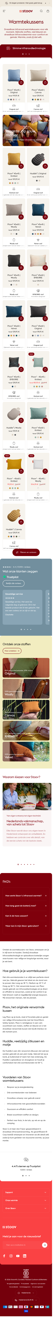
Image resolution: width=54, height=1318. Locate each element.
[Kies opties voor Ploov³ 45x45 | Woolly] (21, 267)
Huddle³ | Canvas (14, 530)
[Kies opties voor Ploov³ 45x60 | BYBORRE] (45, 267)
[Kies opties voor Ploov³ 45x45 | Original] (21, 82)
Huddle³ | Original (38, 174)
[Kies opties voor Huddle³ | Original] (45, 166)
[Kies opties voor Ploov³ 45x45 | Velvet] (45, 217)
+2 (19, 99)
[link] (26, 668)
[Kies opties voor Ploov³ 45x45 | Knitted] (21, 166)
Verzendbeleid (13, 1287)
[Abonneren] (44, 1245)
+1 (43, 99)
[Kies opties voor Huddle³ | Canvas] (21, 522)
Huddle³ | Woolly (13, 428)
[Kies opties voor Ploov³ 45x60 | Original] (45, 318)
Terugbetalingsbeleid (13, 1283)
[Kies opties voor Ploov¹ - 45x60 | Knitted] (21, 471)
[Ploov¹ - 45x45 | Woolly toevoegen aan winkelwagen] (45, 471)
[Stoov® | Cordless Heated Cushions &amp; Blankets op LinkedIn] (24, 1255)
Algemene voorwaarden (38, 1283)
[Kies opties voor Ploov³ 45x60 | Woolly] (21, 217)
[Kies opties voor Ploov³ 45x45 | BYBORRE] (21, 369)
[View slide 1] (23, 1175)
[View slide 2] (26, 1175)
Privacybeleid (25, 1283)
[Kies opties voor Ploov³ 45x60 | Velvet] (21, 318)
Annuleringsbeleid (37, 1287)
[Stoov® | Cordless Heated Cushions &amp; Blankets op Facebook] (4, 1255)
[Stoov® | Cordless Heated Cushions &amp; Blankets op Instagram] (11, 1255)
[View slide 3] (29, 1175)
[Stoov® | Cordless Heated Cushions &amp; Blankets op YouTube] (17, 1255)
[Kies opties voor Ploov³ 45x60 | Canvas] (45, 82)
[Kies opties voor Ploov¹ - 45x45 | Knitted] (45, 369)
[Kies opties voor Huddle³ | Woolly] (21, 420)
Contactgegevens (25, 1287)
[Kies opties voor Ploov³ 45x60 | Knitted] (45, 420)
